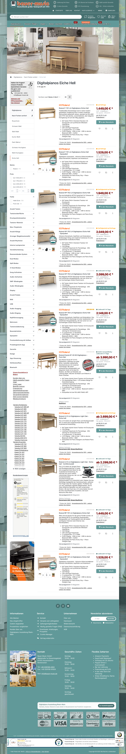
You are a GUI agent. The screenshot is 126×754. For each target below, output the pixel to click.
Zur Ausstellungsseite (106, 705)
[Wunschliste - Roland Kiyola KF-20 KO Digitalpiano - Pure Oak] (99, 377)
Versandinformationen (20, 395)
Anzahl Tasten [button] (15, 209)
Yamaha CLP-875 (20, 411)
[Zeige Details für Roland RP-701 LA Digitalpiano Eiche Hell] (47, 519)
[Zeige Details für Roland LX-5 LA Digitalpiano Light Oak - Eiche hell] (47, 422)
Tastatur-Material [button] (16, 222)
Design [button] (12, 354)
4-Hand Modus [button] (15, 268)
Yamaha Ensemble (19, 442)
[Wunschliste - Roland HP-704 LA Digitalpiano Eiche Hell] (99, 294)
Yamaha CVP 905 (20, 446)
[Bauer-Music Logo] (29, 4)
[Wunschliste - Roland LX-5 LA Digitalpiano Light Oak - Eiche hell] (99, 436)
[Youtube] (68, 606)
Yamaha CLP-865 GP (22, 413)
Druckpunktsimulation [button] (18, 218)
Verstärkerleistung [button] (16, 250)
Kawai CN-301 (20, 463)
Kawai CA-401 (19, 452)
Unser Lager (17, 384)
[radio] (65, 97)
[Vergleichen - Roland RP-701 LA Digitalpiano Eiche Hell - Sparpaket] (106, 577)
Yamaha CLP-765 (20, 423)
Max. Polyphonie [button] (16, 227)
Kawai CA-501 (19, 454)
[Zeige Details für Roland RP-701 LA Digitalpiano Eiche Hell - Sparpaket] (47, 563)
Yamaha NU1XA (20, 436)
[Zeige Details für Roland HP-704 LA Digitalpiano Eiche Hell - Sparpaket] (47, 318)
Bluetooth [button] (13, 367)
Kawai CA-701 (19, 456)
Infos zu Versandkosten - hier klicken (37, 751)
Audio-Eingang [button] (15, 313)
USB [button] (11, 304)
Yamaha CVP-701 (20, 444)
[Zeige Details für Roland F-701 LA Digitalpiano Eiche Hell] (47, 114)
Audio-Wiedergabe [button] (16, 286)
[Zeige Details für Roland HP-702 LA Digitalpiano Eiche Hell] (47, 198)
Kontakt (77, 10)
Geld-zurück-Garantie (20, 397)
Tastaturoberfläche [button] (17, 213)
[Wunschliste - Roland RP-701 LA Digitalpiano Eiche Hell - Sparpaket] (99, 577)
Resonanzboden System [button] (18, 254)
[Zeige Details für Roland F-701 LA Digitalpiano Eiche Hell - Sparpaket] (47, 158)
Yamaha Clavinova (21, 440)
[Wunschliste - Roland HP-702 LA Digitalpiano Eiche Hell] (99, 213)
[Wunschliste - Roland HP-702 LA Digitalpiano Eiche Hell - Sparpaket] (99, 252)
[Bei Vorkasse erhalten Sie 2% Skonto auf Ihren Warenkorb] (84, 2)
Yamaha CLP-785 (20, 432)
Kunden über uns (19, 378)
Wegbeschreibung (19, 399)
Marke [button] (12, 165)
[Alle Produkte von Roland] (64, 105)
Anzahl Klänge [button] (15, 232)
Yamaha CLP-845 (21, 415)
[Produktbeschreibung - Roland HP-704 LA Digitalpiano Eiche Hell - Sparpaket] (112, 333)
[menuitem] (17, 24)
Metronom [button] (13, 322)
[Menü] (123, 732)
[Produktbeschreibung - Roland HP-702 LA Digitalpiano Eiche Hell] (112, 213)
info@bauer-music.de (20, 95)
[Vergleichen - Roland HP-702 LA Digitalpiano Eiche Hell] (106, 213)
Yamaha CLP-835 (21, 417)
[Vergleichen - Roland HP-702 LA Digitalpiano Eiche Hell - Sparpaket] (106, 252)
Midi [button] (11, 299)
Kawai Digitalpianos (21, 450)
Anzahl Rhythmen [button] (16, 241)
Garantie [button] (13, 349)
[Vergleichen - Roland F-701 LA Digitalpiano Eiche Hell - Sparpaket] (106, 172)
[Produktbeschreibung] (40, 170)
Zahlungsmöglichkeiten (21, 392)
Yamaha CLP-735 (21, 427)
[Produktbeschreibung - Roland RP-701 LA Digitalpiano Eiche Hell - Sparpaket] (112, 577)
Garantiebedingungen (20, 390)
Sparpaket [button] (13, 336)
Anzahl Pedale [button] (15, 295)
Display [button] (12, 290)
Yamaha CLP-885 (20, 409)
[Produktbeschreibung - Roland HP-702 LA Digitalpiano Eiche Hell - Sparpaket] (112, 252)
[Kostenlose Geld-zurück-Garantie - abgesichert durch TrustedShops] (105, 2)
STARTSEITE (59, 10)
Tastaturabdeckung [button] (17, 327)
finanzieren (100, 117)
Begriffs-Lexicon (19, 386)
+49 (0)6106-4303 (48, 667)
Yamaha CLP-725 (20, 434)
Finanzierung (17, 388)
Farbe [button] (12, 197)
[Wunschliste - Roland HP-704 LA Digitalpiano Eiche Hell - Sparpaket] (99, 333)
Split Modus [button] (14, 263)
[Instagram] (63, 606)
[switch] (119, 744)
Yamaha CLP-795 (20, 430)
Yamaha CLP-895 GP (22, 407)
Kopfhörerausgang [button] (16, 318)
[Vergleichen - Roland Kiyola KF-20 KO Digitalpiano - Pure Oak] (106, 377)
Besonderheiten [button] (15, 331)
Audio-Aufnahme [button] (16, 277)
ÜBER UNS (69, 10)
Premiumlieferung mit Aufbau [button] (20, 340)
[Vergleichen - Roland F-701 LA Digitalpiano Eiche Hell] (106, 128)
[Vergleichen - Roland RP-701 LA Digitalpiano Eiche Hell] (106, 533)
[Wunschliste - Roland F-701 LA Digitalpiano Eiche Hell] (99, 128)
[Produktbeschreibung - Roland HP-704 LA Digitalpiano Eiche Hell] (112, 294)
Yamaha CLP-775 (20, 421)
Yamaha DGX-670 (21, 438)
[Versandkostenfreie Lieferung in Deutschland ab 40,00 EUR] (63, 2)
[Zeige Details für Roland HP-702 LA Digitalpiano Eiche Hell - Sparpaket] (47, 237)
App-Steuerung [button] (15, 358)
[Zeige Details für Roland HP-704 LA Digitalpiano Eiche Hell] (47, 280)
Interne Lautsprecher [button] (17, 245)
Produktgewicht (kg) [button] (17, 345)
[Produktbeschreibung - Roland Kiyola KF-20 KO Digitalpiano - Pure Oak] (112, 377)
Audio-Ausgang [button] (15, 308)
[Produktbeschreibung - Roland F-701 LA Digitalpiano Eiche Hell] (112, 128)
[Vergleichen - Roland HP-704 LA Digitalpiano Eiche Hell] (106, 294)
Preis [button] (12, 174)
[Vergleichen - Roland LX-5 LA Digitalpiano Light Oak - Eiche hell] (106, 436)
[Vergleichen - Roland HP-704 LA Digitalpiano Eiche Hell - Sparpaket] (106, 333)
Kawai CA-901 (19, 458)
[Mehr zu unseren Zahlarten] (77, 719)
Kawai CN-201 (19, 461)
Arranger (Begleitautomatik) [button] (20, 236)
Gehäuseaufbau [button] (15, 363)
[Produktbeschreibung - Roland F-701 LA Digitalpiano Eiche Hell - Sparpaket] (112, 172)
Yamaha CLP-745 (20, 425)
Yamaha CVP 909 (20, 448)
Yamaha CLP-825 (20, 419)
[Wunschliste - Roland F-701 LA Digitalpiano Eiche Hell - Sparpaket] (99, 172)
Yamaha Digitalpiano (20, 405)
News (100, 10)
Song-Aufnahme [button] (16, 272)
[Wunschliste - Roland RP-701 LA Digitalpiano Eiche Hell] (99, 533)
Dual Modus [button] (14, 259)
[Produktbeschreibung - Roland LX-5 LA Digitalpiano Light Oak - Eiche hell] (112, 436)
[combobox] (46, 17)
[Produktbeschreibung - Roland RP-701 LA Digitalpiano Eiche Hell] (112, 533)
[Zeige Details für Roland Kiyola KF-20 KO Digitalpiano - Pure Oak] (47, 361)
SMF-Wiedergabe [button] (16, 281)
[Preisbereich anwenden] (32, 191)
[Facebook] (58, 606)
